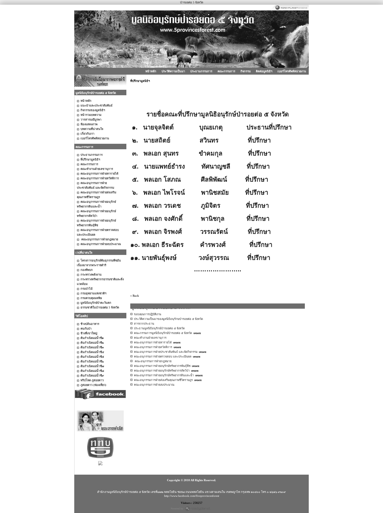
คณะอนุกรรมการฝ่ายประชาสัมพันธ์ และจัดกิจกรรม (165, 351)
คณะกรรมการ (226, 71)
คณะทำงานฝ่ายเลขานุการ (150, 337)
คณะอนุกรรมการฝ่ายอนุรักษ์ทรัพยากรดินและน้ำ (164, 375)
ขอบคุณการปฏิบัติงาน (147, 314)
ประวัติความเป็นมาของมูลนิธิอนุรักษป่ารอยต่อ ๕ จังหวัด (168, 318)
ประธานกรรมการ (201, 71)
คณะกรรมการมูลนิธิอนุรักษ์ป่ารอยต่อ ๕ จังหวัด (163, 333)
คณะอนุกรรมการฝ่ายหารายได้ (153, 342)
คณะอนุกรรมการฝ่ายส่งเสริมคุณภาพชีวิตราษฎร (163, 379)
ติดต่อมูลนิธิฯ (264, 71)
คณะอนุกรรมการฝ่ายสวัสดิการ (153, 347)
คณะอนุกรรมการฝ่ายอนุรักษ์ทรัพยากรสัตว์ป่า (162, 370)
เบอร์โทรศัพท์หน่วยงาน (291, 71)
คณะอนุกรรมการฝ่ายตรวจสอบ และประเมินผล (162, 356)
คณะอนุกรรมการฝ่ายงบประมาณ (154, 384)
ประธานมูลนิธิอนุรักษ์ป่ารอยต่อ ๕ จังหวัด (159, 328)
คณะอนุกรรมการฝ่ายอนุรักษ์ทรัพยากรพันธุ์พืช (162, 365)
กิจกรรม (245, 71)
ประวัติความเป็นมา (173, 71)
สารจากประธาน (144, 323)
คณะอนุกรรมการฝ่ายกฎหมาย (152, 361)
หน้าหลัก (150, 71)
